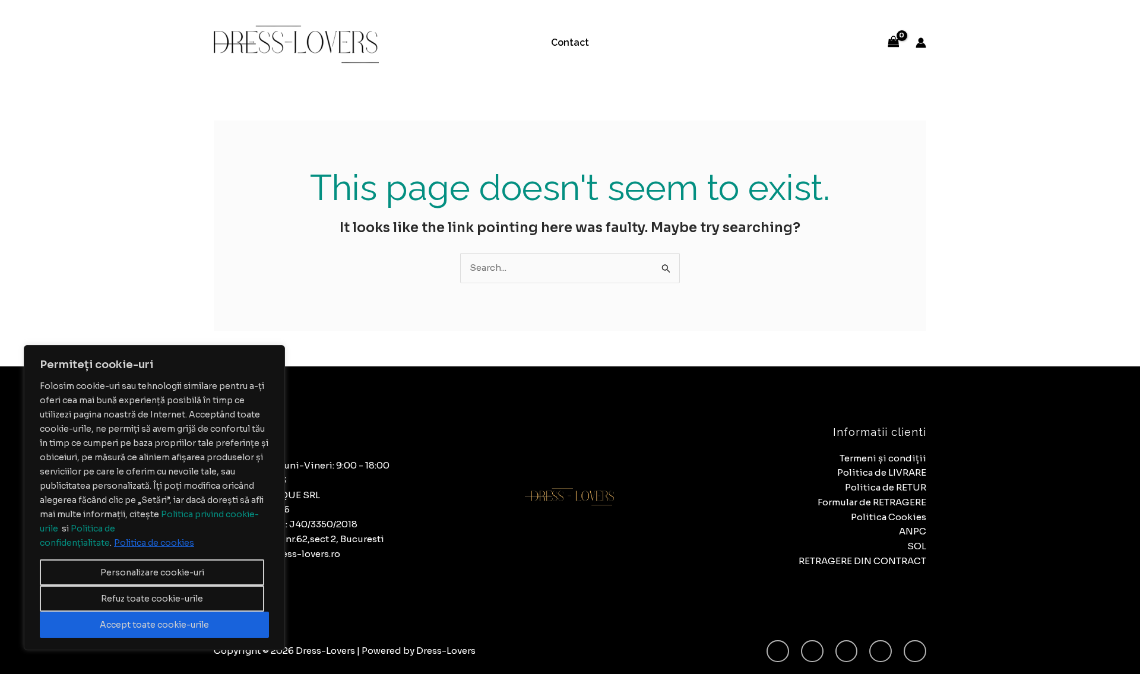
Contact (570, 42)
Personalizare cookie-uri (152, 572)
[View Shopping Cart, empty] (893, 42)
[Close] (272, 355)
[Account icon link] (921, 42)
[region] (154, 497)
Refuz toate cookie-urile (152, 598)
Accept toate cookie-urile (154, 624)
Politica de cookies (154, 542)
